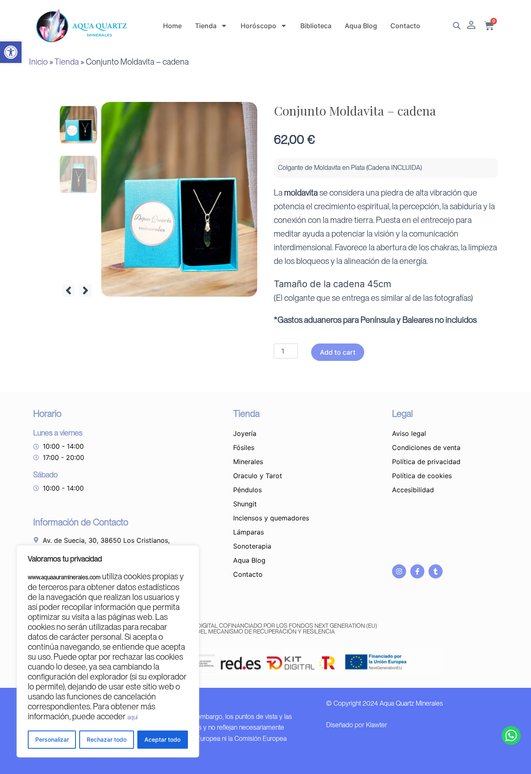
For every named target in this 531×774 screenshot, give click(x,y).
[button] (11, 52)
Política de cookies (422, 476)
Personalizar (52, 739)
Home (172, 26)
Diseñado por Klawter (356, 725)
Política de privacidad (426, 461)
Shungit (245, 504)
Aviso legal (409, 433)
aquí (132, 717)
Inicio (38, 62)
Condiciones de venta (426, 447)
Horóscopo (258, 26)
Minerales (248, 461)
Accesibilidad (413, 490)
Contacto (405, 26)
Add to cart (338, 352)
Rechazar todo (107, 739)
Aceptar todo (162, 739)
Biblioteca (315, 26)
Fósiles (243, 447)
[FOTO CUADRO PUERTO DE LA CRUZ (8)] (179, 199)
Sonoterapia (252, 546)
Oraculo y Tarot (257, 476)
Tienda (206, 26)
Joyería (244, 433)
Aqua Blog (361, 26)
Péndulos (247, 490)
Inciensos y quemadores (271, 518)
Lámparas (248, 532)
